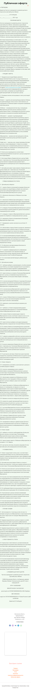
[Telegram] (18, 625)
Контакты (15, 673)
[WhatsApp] (21, 625)
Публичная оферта (15, 677)
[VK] (15, 625)
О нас (15, 671)
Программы (15, 670)
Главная (16, 668)
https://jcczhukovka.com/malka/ (13, 87)
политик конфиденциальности (15, 675)
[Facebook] (10, 625)
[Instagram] (13, 625)
